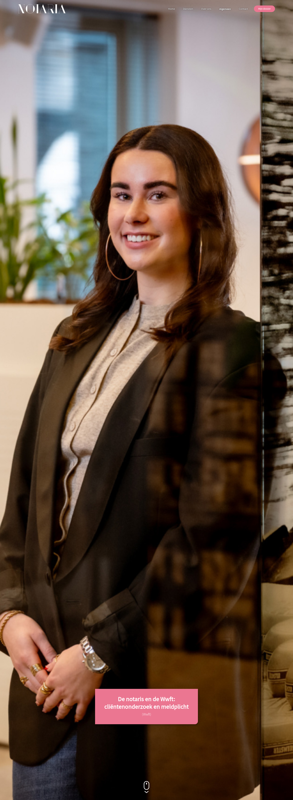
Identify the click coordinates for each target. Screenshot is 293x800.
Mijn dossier (264, 8)
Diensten (188, 9)
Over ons (206, 9)
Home (171, 9)
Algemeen (225, 9)
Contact (243, 9)
